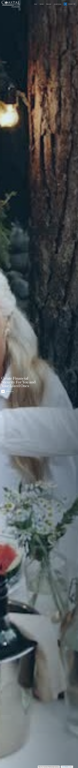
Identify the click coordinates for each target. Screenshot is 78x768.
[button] (35, 4)
